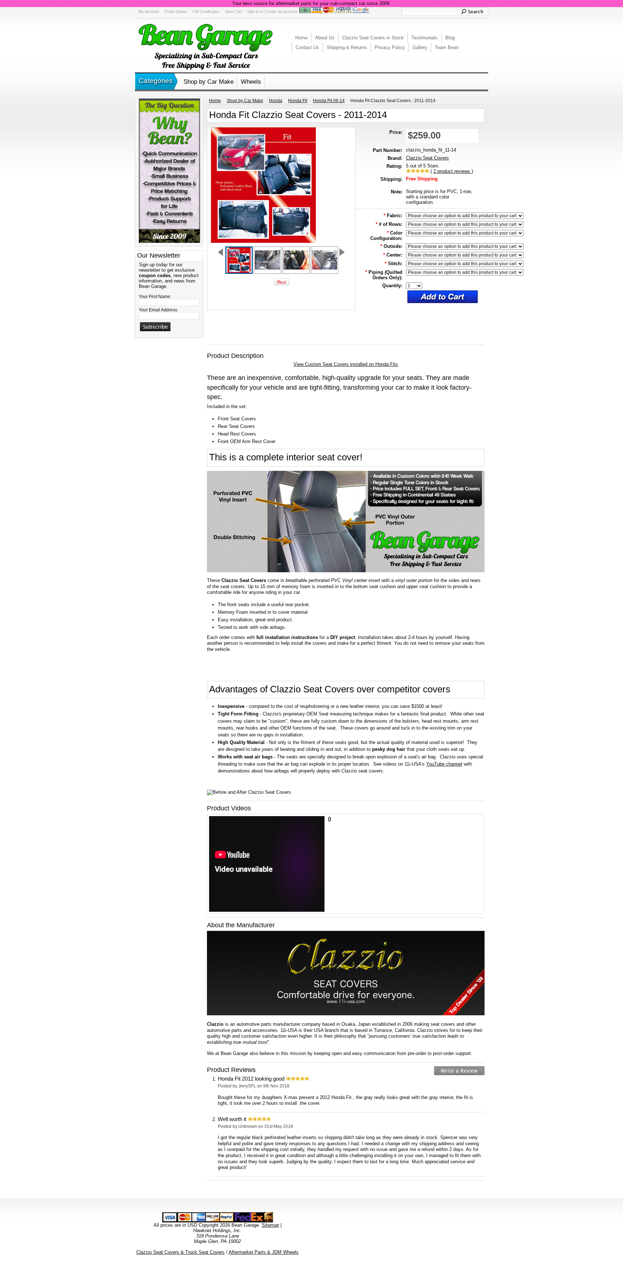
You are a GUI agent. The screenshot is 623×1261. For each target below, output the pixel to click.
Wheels (251, 81)
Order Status (175, 11)
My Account (148, 11)
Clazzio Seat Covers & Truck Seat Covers (180, 1252)
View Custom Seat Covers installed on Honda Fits (345, 364)
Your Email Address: (158, 310)
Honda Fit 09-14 (329, 100)
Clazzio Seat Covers (427, 158)
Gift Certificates (206, 11)
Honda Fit (297, 100)
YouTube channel (444, 764)
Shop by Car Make (209, 81)
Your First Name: (155, 296)
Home (215, 100)
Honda (275, 100)
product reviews (452, 171)
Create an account (281, 11)
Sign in (253, 11)
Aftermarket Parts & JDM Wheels (264, 1252)
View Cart (233, 11)
